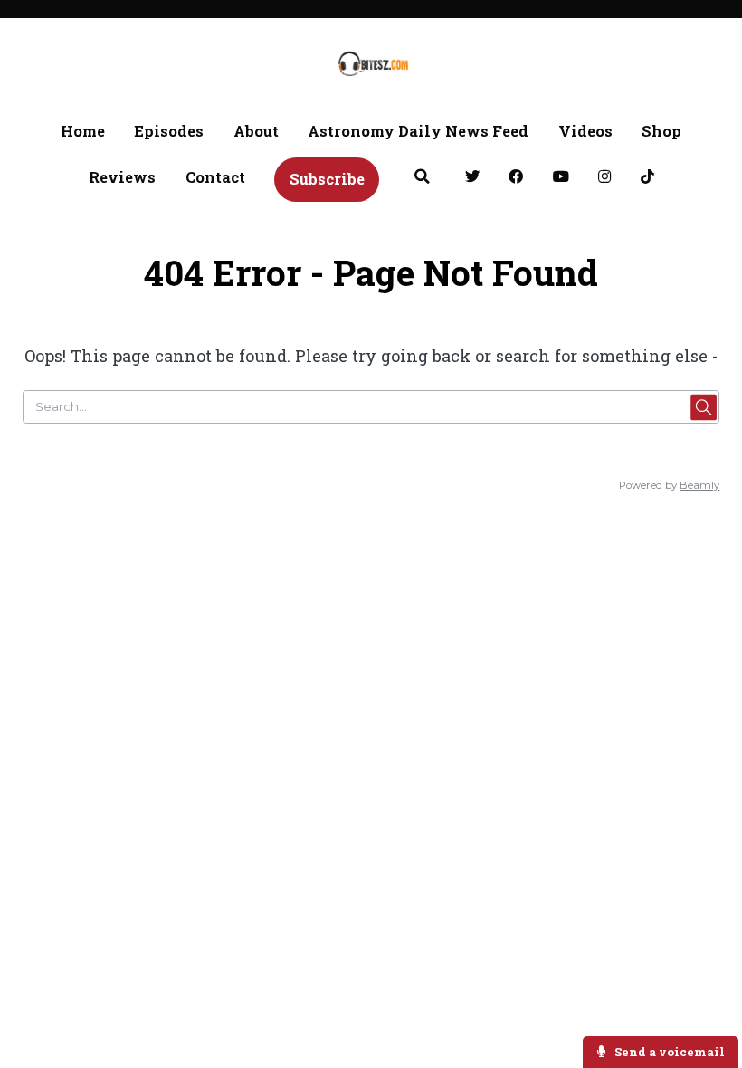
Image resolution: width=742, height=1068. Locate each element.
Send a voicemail (668, 1052)
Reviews (122, 176)
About (256, 130)
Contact (215, 176)
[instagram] (605, 179)
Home (83, 130)
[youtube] (560, 179)
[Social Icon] (472, 179)
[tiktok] (646, 179)
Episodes (169, 130)
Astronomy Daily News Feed (418, 130)
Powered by (669, 485)
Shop (661, 130)
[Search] (422, 179)
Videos (585, 130)
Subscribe (327, 178)
